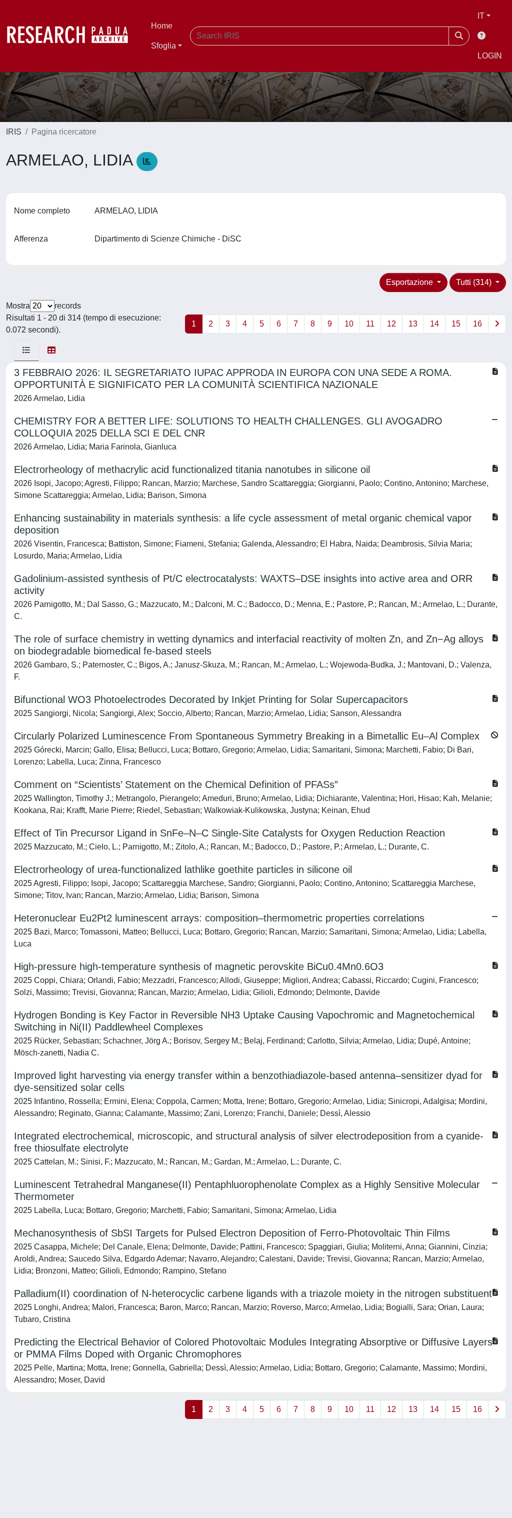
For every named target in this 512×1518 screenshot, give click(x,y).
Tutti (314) (475, 282)
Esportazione (410, 282)
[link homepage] (72, 36)
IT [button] (481, 16)
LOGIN (490, 56)
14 (434, 324)
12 (391, 324)
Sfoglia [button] (163, 46)
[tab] (26, 350)
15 (456, 324)
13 (413, 324)
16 (477, 324)
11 (370, 324)
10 (349, 324)
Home (161, 26)
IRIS (14, 132)
